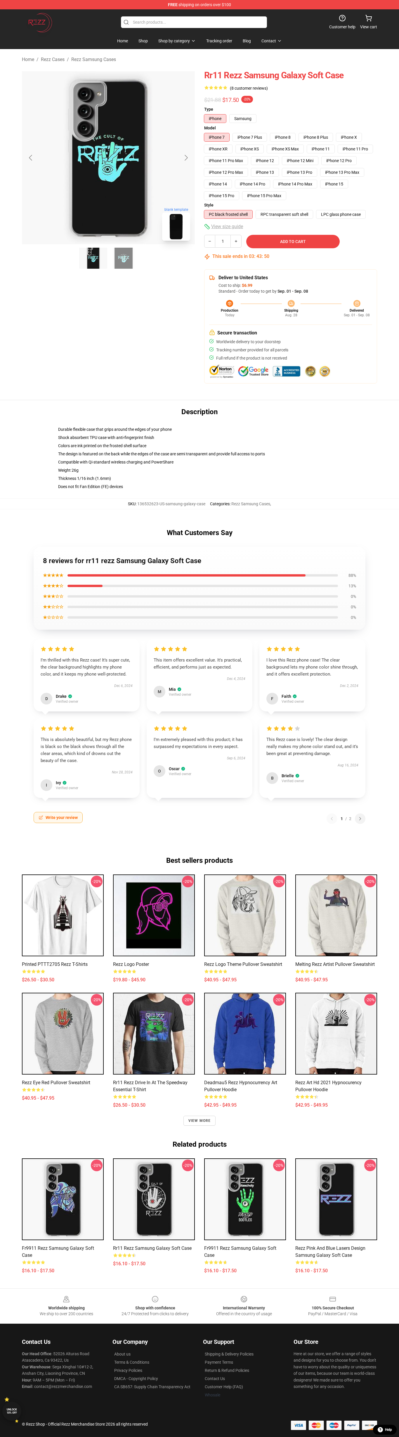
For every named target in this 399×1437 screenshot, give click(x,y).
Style (209, 205)
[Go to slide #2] (124, 258)
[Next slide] (186, 158)
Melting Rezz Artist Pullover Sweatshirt (335, 964)
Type (208, 109)
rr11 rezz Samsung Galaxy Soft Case (152, 1248)
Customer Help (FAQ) (224, 1386)
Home (28, 59)
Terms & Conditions (131, 1362)
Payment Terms (219, 1362)
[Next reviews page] (360, 818)
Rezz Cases (53, 59)
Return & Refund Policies (227, 1370)
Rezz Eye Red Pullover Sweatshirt (56, 1082)
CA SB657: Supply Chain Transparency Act (152, 1386)
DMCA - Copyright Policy (136, 1378)
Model (210, 128)
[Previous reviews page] (332, 818)
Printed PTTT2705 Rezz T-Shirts (55, 964)
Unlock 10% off (12, 1411)
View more (199, 1121)
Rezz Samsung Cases (93, 59)
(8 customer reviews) (249, 88)
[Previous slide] (31, 158)
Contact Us (215, 1378)
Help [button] (388, 1430)
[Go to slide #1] (93, 258)
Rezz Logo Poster (131, 964)
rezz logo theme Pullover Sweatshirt (243, 964)
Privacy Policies (128, 1370)
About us (122, 1354)
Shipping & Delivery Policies (229, 1354)
